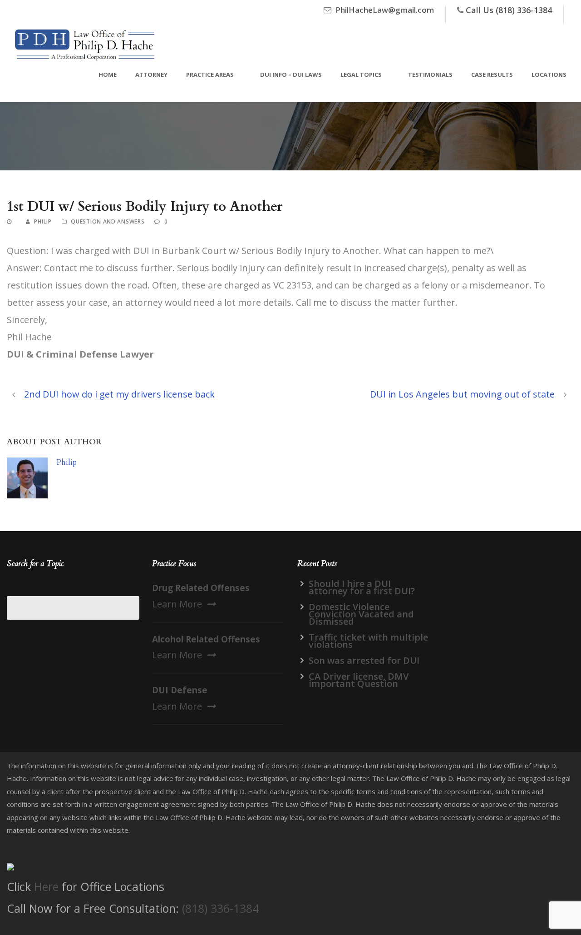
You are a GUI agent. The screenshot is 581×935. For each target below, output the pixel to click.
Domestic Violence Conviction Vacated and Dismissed (361, 614)
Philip (42, 221)
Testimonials (430, 74)
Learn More (177, 604)
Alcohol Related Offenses (206, 639)
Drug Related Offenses (201, 588)
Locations (549, 74)
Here (46, 886)
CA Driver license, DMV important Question (359, 680)
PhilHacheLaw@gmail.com (384, 10)
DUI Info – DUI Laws (291, 74)
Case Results (492, 74)
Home (107, 74)
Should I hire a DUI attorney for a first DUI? (362, 587)
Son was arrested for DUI (364, 660)
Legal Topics (361, 74)
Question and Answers (107, 221)
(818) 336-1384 (220, 908)
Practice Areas (210, 74)
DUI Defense (179, 690)
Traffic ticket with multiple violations (368, 641)
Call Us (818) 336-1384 (509, 10)
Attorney (151, 74)
